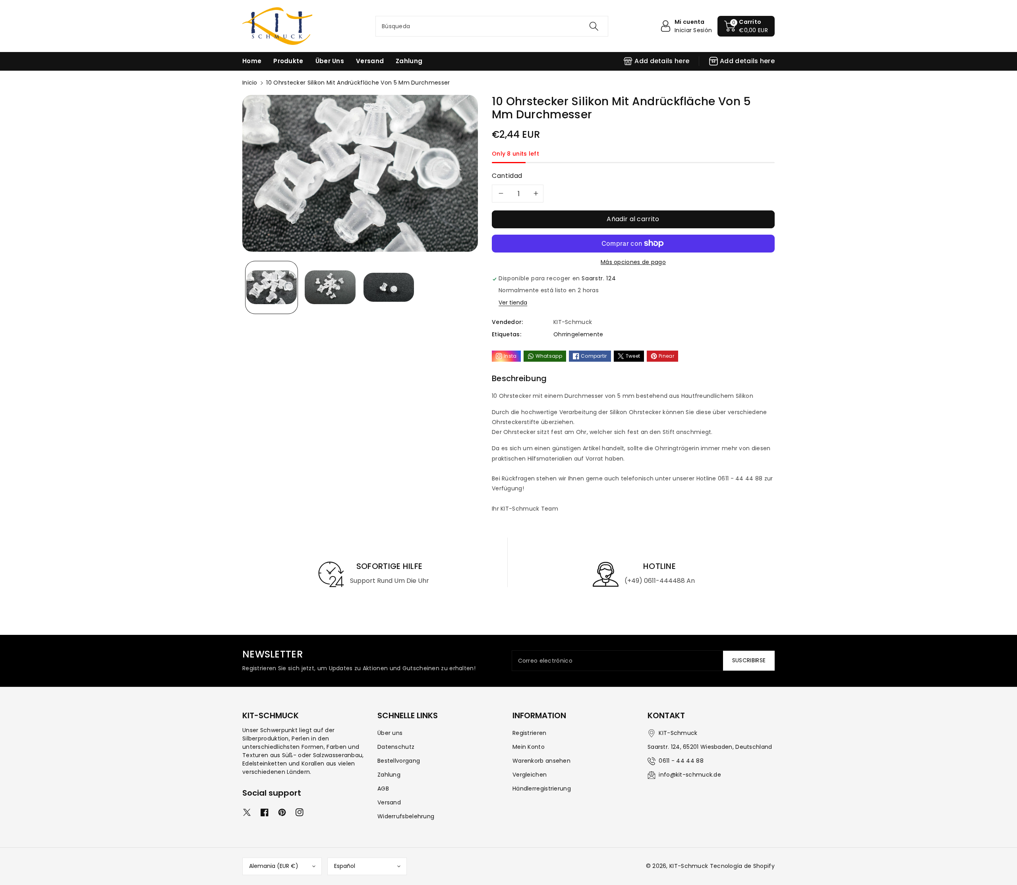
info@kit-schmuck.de (690, 775)
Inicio (249, 83)
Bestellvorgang (398, 761)
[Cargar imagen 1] (272, 287)
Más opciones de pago (633, 262)
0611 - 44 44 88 (681, 761)
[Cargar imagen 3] (389, 287)
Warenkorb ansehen (541, 761)
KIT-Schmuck (688, 866)
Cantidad (507, 175)
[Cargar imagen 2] (330, 287)
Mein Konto (528, 747)
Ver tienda (513, 303)
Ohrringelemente (578, 334)
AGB (383, 788)
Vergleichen (529, 775)
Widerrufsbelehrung (405, 816)
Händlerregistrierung (541, 788)
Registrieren (529, 733)
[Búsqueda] (594, 26)
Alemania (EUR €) (273, 866)
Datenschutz (395, 747)
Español (344, 866)
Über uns (389, 733)
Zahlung (388, 775)
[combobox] (492, 26)
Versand (389, 802)
